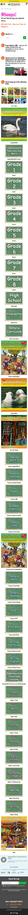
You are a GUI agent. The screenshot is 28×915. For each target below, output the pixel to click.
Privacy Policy (14, 886)
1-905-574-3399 (15, 904)
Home (2, 8)
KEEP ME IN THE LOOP (22, 882)
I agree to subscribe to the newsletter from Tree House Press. (14, 886)
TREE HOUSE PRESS (13, 909)
